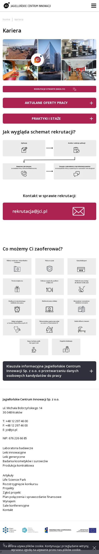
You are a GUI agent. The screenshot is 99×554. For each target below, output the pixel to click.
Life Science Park (14, 480)
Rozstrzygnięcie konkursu (20, 484)
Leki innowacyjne (14, 452)
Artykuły (8, 475)
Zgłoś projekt (11, 492)
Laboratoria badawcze (18, 448)
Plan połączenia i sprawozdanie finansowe (32, 497)
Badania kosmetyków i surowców (25, 461)
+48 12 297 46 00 (17, 421)
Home (6, 19)
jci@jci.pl (11, 430)
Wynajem (9, 501)
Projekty (8, 488)
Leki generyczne (14, 457)
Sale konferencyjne (16, 506)
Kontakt (8, 510)
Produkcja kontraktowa (18, 465)
